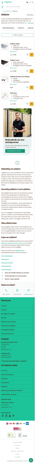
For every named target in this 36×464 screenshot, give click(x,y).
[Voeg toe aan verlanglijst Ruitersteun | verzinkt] (27, 103)
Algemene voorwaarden (17, 451)
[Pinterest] (13, 415)
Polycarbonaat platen (7, 262)
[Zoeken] (31, 6)
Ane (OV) (3, 346)
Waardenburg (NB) (6, 357)
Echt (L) (3, 348)
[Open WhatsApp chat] (31, 460)
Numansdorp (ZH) (6, 349)
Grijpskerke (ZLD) (6, 355)
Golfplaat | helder (15, 44)
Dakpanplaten (5, 259)
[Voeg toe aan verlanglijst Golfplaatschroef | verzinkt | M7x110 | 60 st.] (27, 87)
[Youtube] (9, 415)
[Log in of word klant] (27, 2)
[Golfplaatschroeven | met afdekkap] (5, 79)
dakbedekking (19, 250)
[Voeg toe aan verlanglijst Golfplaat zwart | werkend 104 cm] (27, 71)
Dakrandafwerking (6, 266)
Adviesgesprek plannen (14, 151)
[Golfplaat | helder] (5, 46)
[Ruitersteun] (5, 96)
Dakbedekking (7, 11)
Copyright (17, 457)
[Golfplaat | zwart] (5, 63)
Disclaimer (17, 445)
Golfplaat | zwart (14, 60)
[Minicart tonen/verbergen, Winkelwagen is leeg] (32, 2)
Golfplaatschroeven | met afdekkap (19, 76)
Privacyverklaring (17, 442)
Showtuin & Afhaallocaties (9, 342)
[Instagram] (6, 415)
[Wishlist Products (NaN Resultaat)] (30, 2)
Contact (17, 454)
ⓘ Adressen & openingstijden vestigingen (14, 361)
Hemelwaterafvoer (6, 269)
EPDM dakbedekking (6, 256)
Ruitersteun (13, 93)
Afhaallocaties (5, 353)
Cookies (17, 448)
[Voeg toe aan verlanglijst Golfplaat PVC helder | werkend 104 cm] (27, 54)
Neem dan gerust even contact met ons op (13, 243)
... (1, 11)
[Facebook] (2, 415)
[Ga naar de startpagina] (6, 2)
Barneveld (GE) (5, 344)
